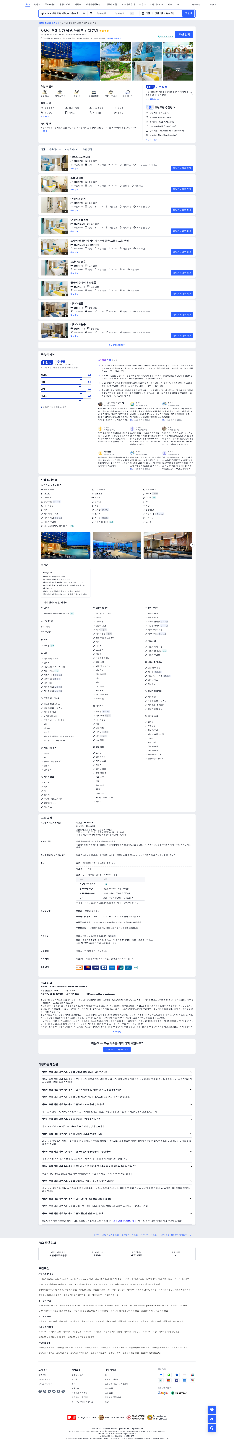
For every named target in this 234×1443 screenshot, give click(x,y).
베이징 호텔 (156, 1321)
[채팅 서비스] (212, 1428)
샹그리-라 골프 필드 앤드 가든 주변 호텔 (91, 1311)
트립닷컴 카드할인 (98, 1353)
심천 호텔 (167, 1321)
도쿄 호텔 (100, 1321)
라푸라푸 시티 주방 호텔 (169, 1332)
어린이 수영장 (50, 522)
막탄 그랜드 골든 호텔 (119, 1284)
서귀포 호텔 (111, 1321)
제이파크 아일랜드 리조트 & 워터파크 (174, 1290)
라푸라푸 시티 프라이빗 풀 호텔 (80, 1337)
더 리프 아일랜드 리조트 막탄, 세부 (53, 1279)
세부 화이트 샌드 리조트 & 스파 (105, 1295)
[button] (178, 4)
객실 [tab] (43, 149)
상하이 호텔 (133, 1321)
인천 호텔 (122, 1321)
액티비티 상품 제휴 (113, 1397)
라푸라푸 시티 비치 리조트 (49, 1332)
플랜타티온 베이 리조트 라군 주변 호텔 (55, 1311)
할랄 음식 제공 (50, 803)
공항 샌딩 (150, 510)
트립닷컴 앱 (105, 1347)
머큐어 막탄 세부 (182, 1279)
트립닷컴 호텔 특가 (64, 1347)
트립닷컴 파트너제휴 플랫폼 (117, 1384)
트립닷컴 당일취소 (46, 1353)
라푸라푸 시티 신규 (132, 1332)
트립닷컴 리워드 (112, 1379)
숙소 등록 (109, 1388)
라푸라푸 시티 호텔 (148, 1235)
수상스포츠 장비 (103, 658)
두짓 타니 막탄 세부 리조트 (49, 1295)
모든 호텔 (109, 1393)
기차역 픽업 (49, 518)
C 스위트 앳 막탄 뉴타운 (146, 1290)
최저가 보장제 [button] (167, 36)
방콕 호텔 (145, 1321)
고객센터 (42, 1375)
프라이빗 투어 (128, 4)
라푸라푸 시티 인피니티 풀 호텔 (51, 1337)
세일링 (99, 654)
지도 (170, 4)
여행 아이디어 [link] (157, 4)
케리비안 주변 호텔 (179, 1305)
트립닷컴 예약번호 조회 (139, 1347)
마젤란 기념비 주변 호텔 (70, 1305)
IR (106, 1375)
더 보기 (44, 131)
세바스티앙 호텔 (101, 1284)
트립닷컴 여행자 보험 (79, 1353)
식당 (148, 506)
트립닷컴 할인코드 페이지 (125, 1220)
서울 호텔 (42, 1321)
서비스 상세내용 (45, 1384)
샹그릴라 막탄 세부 (126, 1290)
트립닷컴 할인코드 (46, 1347)
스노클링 (98, 493)
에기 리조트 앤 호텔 (83, 1284)
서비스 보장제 (44, 1379)
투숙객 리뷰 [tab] (55, 149)
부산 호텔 (53, 1321)
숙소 (27, 4)
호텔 (104, 1235)
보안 (107, 1402)
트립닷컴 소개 (78, 1375)
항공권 (37, 4)
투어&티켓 (50, 4)
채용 (73, 1384)
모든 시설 (45, 116)
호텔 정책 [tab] (87, 149)
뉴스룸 (74, 1379)
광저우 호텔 (178, 1321)
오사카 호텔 (74, 1321)
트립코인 (78, 1347)
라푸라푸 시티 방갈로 (72, 1332)
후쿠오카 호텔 (87, 1321)
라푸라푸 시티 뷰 (149, 1332)
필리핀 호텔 (114, 1235)
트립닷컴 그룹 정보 (80, 1397)
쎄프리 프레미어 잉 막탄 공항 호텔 (145, 1284)
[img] (70, 61)
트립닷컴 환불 (62, 1353)
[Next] (192, 545)
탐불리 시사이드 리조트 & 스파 (77, 1295)
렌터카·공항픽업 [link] (93, 4)
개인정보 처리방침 (79, 1393)
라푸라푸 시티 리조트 (92, 1332)
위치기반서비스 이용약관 (82, 1402)
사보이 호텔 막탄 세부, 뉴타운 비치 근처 (69, 31)
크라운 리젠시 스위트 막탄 (81, 1279)
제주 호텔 (63, 1321)
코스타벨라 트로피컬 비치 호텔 (108, 1279)
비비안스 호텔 (85, 1290)
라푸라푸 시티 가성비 (113, 1332)
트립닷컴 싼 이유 (120, 1347)
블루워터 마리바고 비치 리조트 (159, 1279)
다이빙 (47, 493)
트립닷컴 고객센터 (179, 1347)
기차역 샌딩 (49, 691)
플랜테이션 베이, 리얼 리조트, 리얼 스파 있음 (57, 1290)
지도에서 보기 (152, 140)
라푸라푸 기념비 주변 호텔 (116, 1305)
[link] (196, 4)
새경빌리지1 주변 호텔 (47, 1305)
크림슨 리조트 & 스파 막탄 (104, 1290)
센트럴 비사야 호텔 (129, 1235)
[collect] (212, 1410)
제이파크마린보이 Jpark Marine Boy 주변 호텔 (149, 1305)
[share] (212, 1419)
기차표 (78, 4)
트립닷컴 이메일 (91, 1347)
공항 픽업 (48, 501)
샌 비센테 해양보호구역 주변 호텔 (124, 1311)
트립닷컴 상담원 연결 (160, 1347)
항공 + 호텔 (64, 4)
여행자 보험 (111, 4)
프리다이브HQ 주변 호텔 (92, 1305)
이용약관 (75, 1388)
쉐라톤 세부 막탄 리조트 (133, 1279)
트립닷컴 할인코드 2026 (151, 1353)
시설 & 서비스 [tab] (71, 149)
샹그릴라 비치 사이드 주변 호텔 (154, 1311)
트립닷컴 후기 (115, 1353)
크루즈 (142, 4)
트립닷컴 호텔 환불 (131, 1353)
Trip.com (96, 1235)
